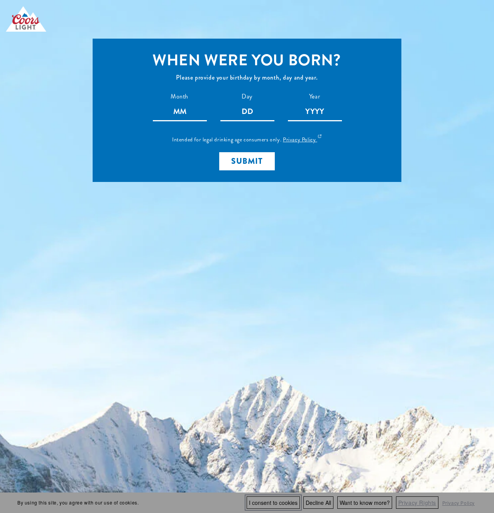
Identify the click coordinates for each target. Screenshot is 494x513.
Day (247, 96)
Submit (247, 161)
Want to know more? (365, 502)
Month (179, 96)
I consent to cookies (273, 502)
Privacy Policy (458, 502)
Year (314, 96)
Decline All (318, 502)
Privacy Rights (417, 502)
